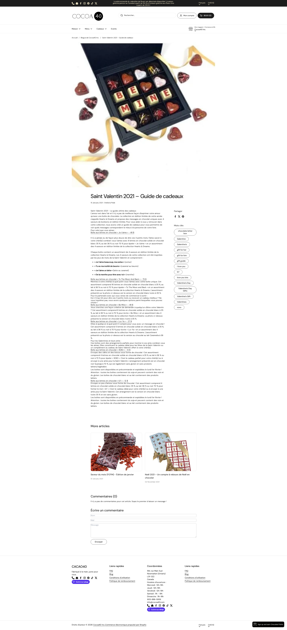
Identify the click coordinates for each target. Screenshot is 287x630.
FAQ (111, 571)
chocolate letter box (185, 232)
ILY (178, 272)
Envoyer (99, 541)
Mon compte (188, 15)
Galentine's (182, 244)
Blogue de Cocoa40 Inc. (90, 38)
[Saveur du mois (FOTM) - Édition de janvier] (116, 452)
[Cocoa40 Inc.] (88, 15)
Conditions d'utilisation (119, 577)
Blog (111, 574)
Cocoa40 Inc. (99, 625)
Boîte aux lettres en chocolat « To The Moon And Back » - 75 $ (118, 279)
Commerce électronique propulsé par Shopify (125, 625)
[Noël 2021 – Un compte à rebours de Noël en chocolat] (170, 452)
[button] (206, 15)
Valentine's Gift (183, 296)
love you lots (182, 277)
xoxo (179, 307)
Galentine (181, 239)
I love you (181, 266)
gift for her (181, 250)
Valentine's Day (184, 283)
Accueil (75, 38)
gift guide (181, 261)
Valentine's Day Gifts (185, 289)
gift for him (182, 255)
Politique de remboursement (122, 581)
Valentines (181, 302)
